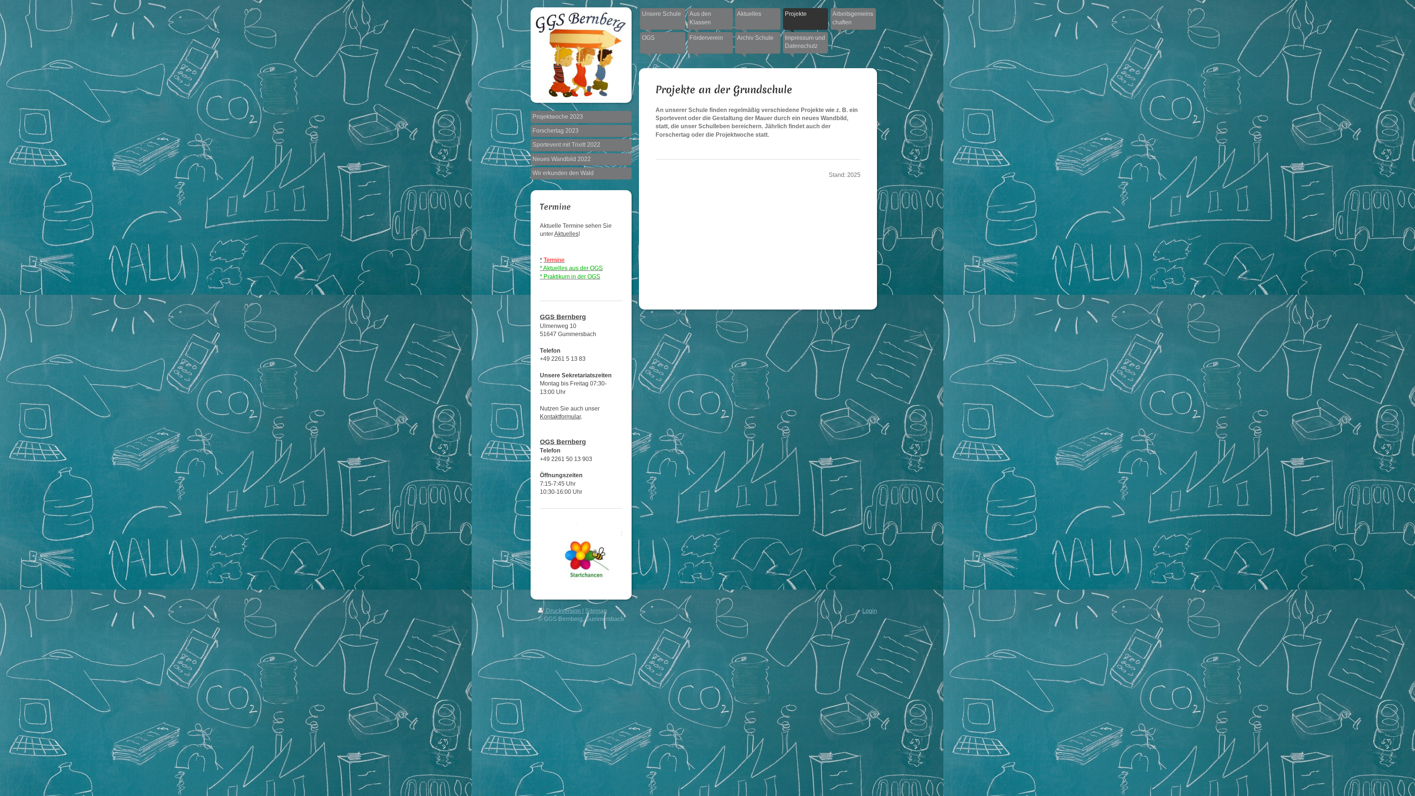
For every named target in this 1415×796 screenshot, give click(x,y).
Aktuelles (566, 234)
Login (869, 611)
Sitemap (596, 611)
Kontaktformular (560, 416)
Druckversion (563, 611)
